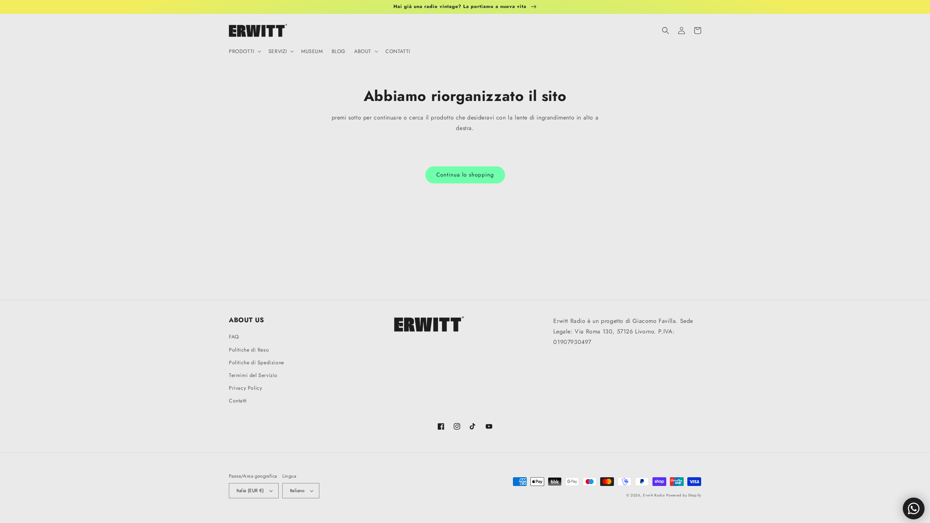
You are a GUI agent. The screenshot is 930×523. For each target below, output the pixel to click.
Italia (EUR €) (250, 490)
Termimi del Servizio (253, 375)
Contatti (238, 400)
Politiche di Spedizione (256, 362)
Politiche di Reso (249, 349)
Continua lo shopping (465, 175)
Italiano (297, 490)
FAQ (234, 336)
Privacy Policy (245, 388)
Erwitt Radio (653, 495)
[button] (244, 51)
